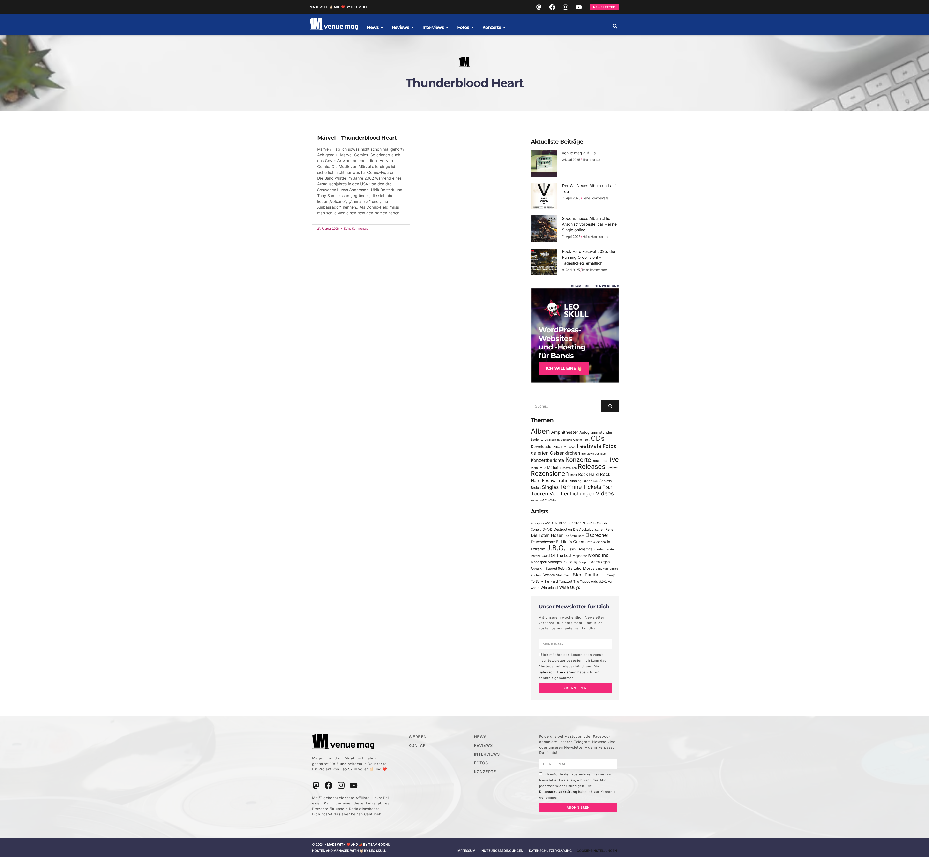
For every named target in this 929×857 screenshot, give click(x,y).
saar (595, 481)
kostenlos (599, 461)
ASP (547, 523)
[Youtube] (579, 7)
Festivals (589, 445)
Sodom (548, 575)
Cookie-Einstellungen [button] (597, 851)
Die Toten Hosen (547, 535)
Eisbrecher (596, 535)
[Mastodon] (539, 7)
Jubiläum (600, 453)
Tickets (592, 487)
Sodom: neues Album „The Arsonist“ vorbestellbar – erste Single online (589, 224)
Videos (605, 493)
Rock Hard (588, 474)
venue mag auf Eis (579, 153)
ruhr (563, 480)
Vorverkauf (537, 500)
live (613, 459)
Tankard (551, 581)
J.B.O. (555, 548)
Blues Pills (589, 523)
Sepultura (602, 568)
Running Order (580, 481)
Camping (566, 439)
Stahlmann (564, 575)
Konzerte (578, 459)
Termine (571, 486)
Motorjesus (556, 562)
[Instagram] (565, 7)
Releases (591, 466)
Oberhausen (569, 468)
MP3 (543, 468)
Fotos (609, 446)
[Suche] (610, 406)
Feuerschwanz (543, 542)
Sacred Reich (556, 568)
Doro (581, 536)
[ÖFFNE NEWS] (382, 27)
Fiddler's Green (570, 541)
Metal (535, 468)
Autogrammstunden (596, 432)
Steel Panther (587, 574)
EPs (563, 447)
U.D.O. (603, 581)
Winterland (549, 587)
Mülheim (554, 467)
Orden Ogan (599, 562)
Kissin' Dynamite (579, 549)
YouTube (550, 500)
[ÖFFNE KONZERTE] (504, 27)
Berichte (537, 439)
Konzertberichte (547, 460)
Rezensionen (550, 473)
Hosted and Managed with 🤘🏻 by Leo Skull (349, 851)
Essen (572, 447)
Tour (607, 487)
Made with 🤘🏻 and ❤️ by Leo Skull (338, 7)
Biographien (552, 439)
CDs (598, 438)
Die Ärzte (571, 536)
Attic (555, 523)
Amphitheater (564, 432)
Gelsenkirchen (565, 452)
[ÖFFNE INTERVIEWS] (447, 27)
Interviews (587, 453)
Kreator (599, 549)
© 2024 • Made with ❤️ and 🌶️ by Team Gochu (351, 844)
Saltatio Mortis (581, 568)
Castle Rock (581, 439)
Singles (550, 487)
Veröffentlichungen (571, 494)
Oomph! (583, 562)
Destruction (563, 529)
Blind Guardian (570, 523)
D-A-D (548, 529)
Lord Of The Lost (556, 555)
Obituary (571, 562)
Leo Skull (348, 769)
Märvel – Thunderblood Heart (357, 137)
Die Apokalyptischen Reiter (593, 529)
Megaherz (580, 556)
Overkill (538, 568)
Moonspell (539, 562)
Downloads (541, 446)
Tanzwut (565, 581)
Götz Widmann (595, 542)
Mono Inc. (599, 555)
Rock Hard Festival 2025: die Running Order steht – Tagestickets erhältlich (588, 257)
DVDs (556, 447)
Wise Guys (569, 587)
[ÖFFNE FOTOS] (472, 27)
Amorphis (537, 523)
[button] (615, 26)
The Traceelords (585, 581)
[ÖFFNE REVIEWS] (412, 27)
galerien (540, 453)
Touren (539, 493)
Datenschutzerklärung (558, 672)
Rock (573, 475)
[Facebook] (552, 7)
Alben (540, 431)
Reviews (612, 468)
